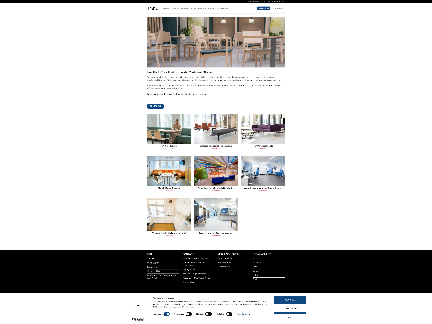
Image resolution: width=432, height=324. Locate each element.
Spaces (175, 8)
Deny (289, 317)
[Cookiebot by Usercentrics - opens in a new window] (138, 319)
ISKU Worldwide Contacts (256, 1)
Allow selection (289, 309)
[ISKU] (152, 8)
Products (165, 8)
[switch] (189, 314)
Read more (169, 149)
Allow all (290, 300)
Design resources (188, 8)
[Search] (273, 8)
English (278, 8)
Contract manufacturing (218, 8)
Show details (242, 314)
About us (201, 8)
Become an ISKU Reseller (276, 1)
